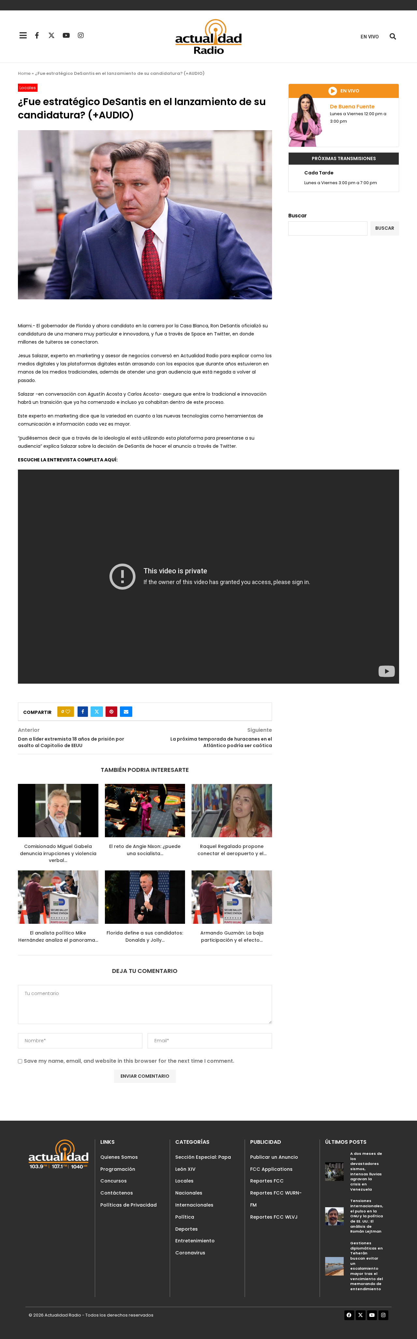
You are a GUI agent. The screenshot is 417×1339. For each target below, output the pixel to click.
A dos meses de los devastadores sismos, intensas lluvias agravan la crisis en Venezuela (366, 1171)
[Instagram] (81, 35)
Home (24, 73)
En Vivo (370, 37)
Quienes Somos (119, 1157)
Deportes (186, 1229)
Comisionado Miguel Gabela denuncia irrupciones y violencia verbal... (58, 853)
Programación (117, 1169)
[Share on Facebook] (83, 711)
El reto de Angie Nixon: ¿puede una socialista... (144, 850)
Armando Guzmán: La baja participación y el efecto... (232, 936)
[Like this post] (67, 711)
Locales (184, 1181)
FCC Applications (271, 1169)
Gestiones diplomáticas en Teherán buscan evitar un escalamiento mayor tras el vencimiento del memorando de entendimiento (366, 1265)
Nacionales (188, 1193)
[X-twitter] (51, 35)
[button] (392, 36)
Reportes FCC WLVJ (274, 1217)
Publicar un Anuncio (274, 1157)
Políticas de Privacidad (128, 1205)
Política (184, 1217)
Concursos (113, 1181)
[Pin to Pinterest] (111, 711)
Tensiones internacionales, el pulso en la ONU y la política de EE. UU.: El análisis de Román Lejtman (366, 1216)
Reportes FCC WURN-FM (276, 1199)
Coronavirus (190, 1253)
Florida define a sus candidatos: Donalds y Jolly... (145, 936)
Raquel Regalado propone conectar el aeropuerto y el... (231, 850)
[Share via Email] (126, 711)
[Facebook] (349, 1315)
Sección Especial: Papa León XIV (203, 1163)
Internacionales (194, 1205)
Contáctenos (116, 1193)
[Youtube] (66, 35)
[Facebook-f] (37, 35)
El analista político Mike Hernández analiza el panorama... (58, 936)
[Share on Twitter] (97, 711)
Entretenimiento (195, 1240)
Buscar (297, 215)
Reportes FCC (267, 1181)
